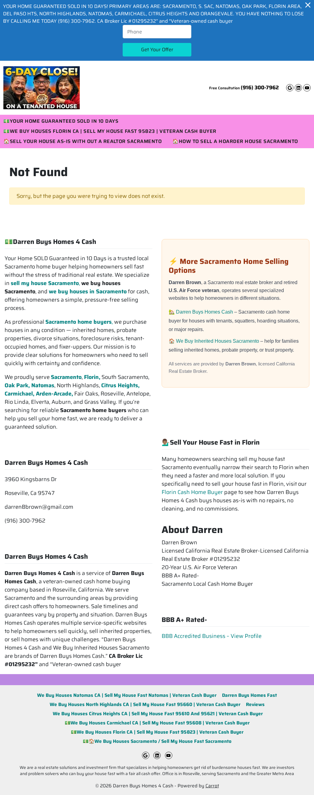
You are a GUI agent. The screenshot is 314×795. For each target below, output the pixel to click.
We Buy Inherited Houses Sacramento (218, 341)
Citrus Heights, (120, 385)
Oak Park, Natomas (29, 385)
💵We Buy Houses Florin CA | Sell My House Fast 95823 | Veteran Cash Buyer (157, 732)
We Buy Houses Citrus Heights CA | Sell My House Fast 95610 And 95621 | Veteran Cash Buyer (157, 713)
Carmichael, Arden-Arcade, (39, 393)
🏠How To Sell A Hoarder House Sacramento (235, 141)
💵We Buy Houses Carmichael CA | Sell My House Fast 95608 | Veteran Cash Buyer (157, 723)
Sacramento (66, 377)
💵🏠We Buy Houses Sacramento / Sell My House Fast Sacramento (157, 741)
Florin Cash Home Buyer (192, 492)
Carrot (212, 785)
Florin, (92, 377)
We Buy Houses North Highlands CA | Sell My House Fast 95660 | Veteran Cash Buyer (145, 704)
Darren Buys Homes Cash (205, 312)
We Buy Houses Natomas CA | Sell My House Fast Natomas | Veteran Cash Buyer (126, 695)
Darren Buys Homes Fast (249, 695)
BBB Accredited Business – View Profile (212, 636)
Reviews (255, 704)
